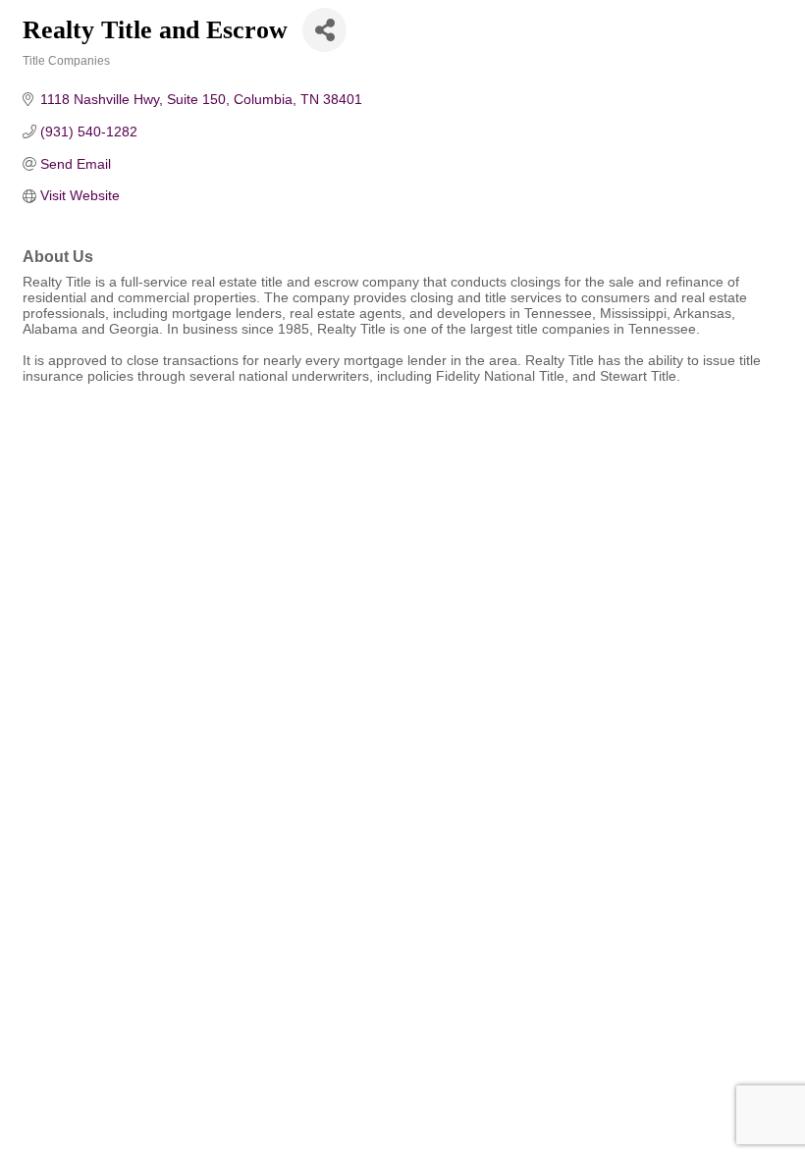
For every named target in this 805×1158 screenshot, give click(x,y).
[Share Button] (324, 30)
